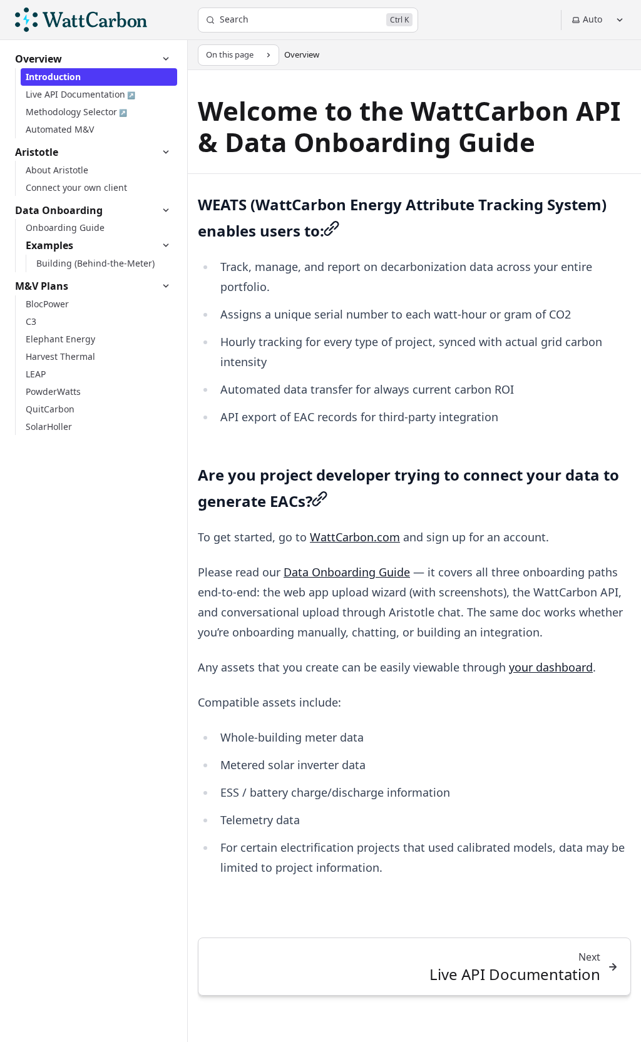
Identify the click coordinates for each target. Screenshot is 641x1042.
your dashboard (551, 667)
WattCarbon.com (355, 536)
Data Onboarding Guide (347, 572)
